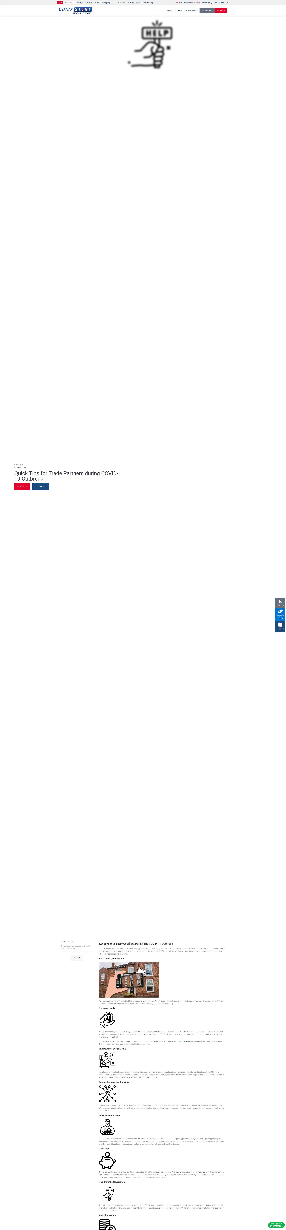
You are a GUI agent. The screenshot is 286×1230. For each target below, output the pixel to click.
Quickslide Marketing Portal (184, 1041)
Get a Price (221, 10)
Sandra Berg (21, 467)
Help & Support (191, 10)
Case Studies (121, 3)
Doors (180, 10)
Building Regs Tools (108, 3)
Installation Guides (134, 3)
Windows (170, 10)
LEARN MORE (41, 487)
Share (76, 958)
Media (97, 3)
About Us (80, 3)
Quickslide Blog (148, 3)
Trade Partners (207, 10)
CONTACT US (22, 487)
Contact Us (88, 3)
